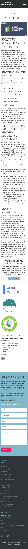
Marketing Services (8, 469)
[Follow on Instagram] (6, 536)
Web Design (6, 349)
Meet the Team (7, 474)
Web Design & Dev (8, 504)
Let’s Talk (14, 278)
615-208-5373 (7, 518)
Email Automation (8, 507)
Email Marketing (7, 351)
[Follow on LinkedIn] (9, 536)
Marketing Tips (7, 477)
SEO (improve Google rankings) (11, 343)
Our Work (5, 471)
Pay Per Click (6, 499)
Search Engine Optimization (11, 496)
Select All (4, 354)
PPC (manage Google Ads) (10, 345)
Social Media (6, 347)
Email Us (4, 521)
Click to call (11, 404)
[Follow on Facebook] (2, 536)
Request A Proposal (8, 479)
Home (4, 466)
